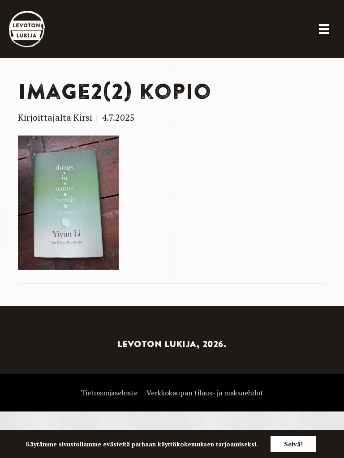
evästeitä (116, 444)
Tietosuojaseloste (109, 393)
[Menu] (324, 29)
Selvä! (293, 444)
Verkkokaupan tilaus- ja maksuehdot (204, 393)
